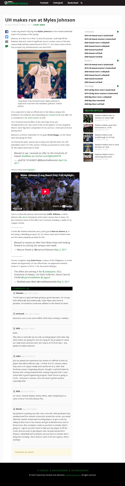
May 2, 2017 (60, 249)
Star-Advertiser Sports (80, 470)
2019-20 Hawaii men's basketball (98, 35)
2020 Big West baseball (94, 100)
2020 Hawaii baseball (93, 50)
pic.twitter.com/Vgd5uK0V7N (46, 156)
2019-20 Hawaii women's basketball (100, 39)
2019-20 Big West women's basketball (101, 93)
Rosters (88, 60)
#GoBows (26, 156)
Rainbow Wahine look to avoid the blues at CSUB (107, 145)
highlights (31, 169)
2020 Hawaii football (93, 57)
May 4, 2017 (63, 281)
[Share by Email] (6, 42)
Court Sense (39, 25)
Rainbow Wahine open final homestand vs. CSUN (105, 126)
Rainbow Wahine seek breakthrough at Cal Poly (104, 136)
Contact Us (44, 470)
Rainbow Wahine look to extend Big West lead (104, 155)
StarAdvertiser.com (73, 475)
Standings (89, 86)
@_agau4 (45, 277)
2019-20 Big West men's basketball (99, 90)
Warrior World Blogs (60, 470)
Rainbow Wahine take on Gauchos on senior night (105, 116)
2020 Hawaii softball (93, 53)
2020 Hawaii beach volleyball (96, 46)
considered (53, 115)
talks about (22, 217)
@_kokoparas (49, 271)
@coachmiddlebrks (30, 277)
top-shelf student (31, 118)
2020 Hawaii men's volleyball (96, 42)
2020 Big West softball (94, 104)
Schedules (89, 31)
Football (44, 2)
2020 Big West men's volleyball (97, 97)
